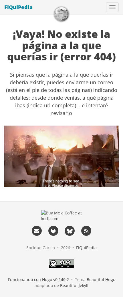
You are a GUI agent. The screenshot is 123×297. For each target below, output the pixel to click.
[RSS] (86, 230)
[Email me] (37, 230)
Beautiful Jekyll (74, 285)
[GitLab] (53, 230)
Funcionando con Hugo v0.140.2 (38, 279)
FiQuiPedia (18, 7)
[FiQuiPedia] (61, 14)
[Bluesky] (70, 230)
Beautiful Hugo (101, 279)
